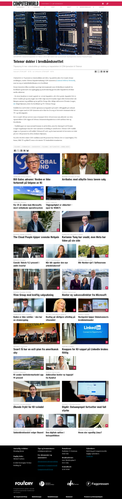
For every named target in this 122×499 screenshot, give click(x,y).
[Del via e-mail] (104, 71)
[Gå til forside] (25, 3)
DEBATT (69, 7)
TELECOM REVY (20, 7)
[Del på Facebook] (95, 71)
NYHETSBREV (45, 3)
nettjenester (54, 146)
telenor (17, 146)
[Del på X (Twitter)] (98, 71)
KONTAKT (101, 7)
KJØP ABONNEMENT (57, 3)
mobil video (65, 146)
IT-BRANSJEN (36, 7)
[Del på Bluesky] (107, 71)
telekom (45, 146)
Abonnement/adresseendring (48, 461)
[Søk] (107, 3)
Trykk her (89, 456)
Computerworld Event (45, 469)
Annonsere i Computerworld (47, 465)
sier (14, 104)
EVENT (53, 7)
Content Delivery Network (65, 80)
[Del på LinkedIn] (101, 71)
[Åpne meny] (103, 3)
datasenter (36, 146)
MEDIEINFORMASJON (85, 7)
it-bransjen (26, 146)
